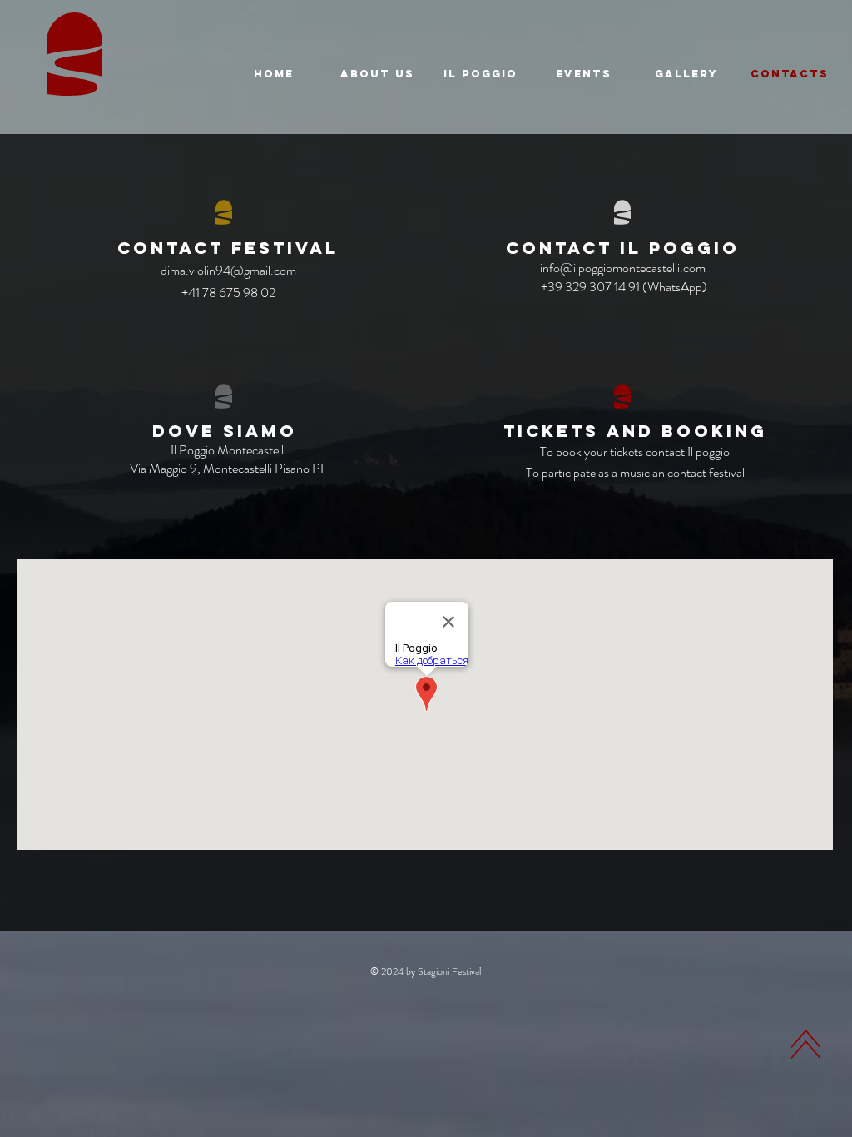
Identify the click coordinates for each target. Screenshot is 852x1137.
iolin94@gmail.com (245, 270)
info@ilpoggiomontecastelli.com (623, 267)
